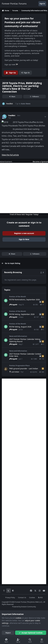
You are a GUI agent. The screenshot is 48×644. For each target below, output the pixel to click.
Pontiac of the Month (17, 296)
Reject (8, 633)
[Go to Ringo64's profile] (6, 300)
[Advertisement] (24, 188)
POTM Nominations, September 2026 (24, 299)
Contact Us (22, 597)
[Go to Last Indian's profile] (6, 369)
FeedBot (11, 115)
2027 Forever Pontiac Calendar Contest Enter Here (25, 355)
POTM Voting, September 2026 (21, 314)
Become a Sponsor (40, 161)
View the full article (10, 155)
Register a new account (24, 233)
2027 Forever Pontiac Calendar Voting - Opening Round (25, 340)
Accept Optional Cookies (32, 633)
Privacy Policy (10, 597)
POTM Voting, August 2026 (20, 327)
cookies (18, 618)
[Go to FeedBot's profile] (3, 103)
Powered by (24, 607)
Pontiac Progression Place (19, 365)
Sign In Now (24, 239)
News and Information (18, 336)
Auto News (25, 103)
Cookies (32, 597)
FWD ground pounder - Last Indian (23, 368)
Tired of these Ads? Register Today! (24, 214)
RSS (41, 597)
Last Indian (15, 372)
